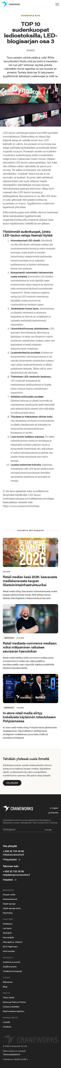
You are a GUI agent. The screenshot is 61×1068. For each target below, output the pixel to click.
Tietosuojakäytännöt (11, 1054)
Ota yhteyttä (12, 782)
